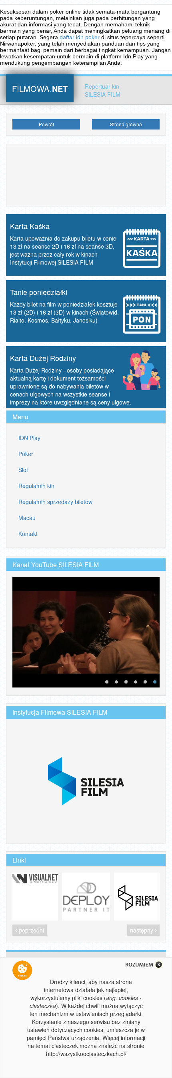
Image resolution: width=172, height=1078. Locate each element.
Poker (25, 454)
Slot (23, 470)
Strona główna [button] (126, 124)
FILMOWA (40, 88)
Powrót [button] (46, 124)
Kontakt (28, 534)
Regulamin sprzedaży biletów (55, 502)
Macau (27, 518)
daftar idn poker (80, 37)
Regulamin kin (36, 486)
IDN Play (29, 438)
